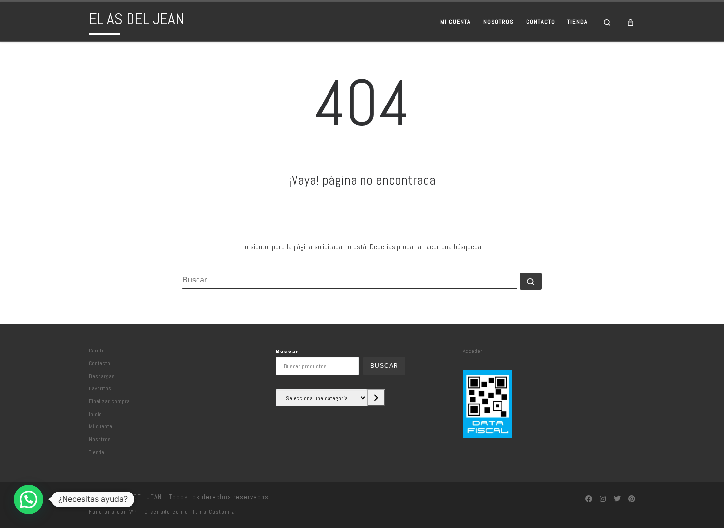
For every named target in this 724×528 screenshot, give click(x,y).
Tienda (96, 452)
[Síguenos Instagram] (603, 499)
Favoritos (100, 388)
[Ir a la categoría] (376, 397)
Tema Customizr (214, 511)
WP (133, 511)
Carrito (97, 350)
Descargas (102, 376)
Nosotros (100, 439)
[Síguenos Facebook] (588, 499)
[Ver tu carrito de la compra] (631, 22)
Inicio (95, 414)
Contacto (99, 363)
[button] (28, 499)
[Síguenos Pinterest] (631, 499)
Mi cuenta (100, 426)
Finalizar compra (109, 401)
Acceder (472, 350)
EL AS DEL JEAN (138, 497)
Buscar (287, 351)
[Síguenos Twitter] (617, 499)
